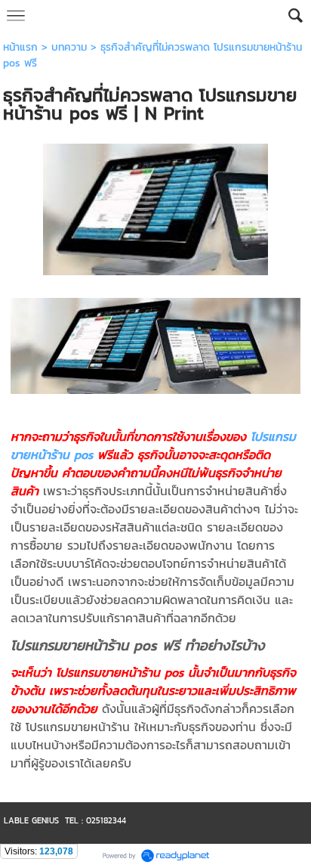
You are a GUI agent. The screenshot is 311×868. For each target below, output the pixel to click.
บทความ (69, 47)
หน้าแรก (20, 47)
